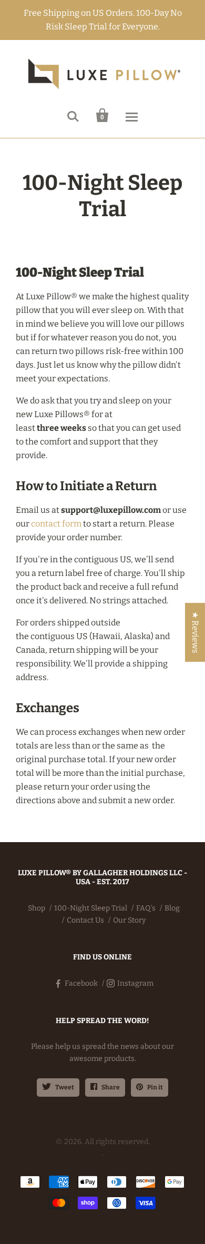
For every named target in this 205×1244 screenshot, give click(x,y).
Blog (172, 908)
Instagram (135, 983)
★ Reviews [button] (195, 632)
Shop (36, 908)
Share (110, 1087)
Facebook (81, 983)
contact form (56, 524)
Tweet (64, 1087)
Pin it (155, 1087)
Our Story (129, 920)
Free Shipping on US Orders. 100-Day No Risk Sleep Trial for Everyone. (103, 20)
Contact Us (85, 920)
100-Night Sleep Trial (90, 908)
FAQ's (146, 908)
